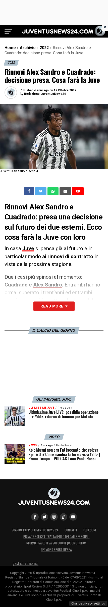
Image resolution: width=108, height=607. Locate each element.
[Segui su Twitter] (44, 517)
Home (10, 47)
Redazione (89, 530)
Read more (51, 306)
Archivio (28, 47)
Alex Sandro (47, 285)
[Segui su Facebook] (35, 517)
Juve (28, 248)
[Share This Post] (53, 191)
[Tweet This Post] (41, 191)
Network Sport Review (56, 549)
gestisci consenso (25, 563)
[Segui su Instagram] (54, 517)
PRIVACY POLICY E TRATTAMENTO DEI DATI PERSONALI (56, 536)
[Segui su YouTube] (73, 517)
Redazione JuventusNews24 (45, 94)
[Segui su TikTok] (63, 517)
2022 (44, 47)
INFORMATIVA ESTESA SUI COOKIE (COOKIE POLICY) (56, 543)
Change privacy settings (88, 603)
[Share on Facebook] (29, 191)
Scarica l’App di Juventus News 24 (35, 530)
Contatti (71, 530)
